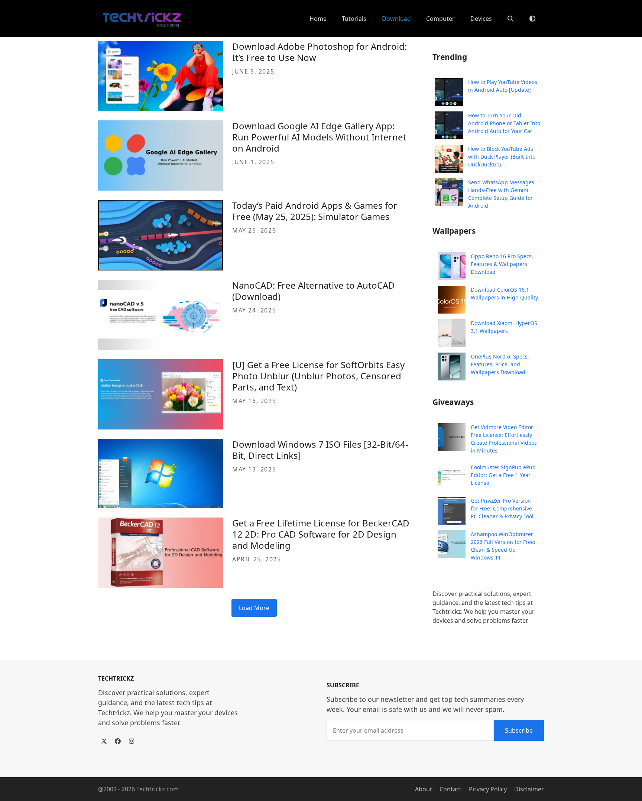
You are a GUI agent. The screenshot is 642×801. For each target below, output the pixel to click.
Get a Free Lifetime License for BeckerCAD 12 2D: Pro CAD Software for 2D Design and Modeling (320, 534)
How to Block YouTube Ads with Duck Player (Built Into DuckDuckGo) (501, 156)
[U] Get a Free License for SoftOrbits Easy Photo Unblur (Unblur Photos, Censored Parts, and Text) (318, 376)
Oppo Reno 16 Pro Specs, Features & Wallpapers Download (502, 264)
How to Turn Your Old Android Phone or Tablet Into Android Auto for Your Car (504, 123)
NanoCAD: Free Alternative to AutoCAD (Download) (313, 290)
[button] (510, 18)
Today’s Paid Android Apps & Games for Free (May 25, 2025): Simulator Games (314, 211)
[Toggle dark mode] (532, 18)
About (423, 789)
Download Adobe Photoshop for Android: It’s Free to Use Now (319, 52)
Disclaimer (529, 789)
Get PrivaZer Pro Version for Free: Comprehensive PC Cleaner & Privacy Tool (502, 508)
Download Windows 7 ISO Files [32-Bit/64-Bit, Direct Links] (320, 449)
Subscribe (519, 730)
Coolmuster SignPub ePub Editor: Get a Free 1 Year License (503, 475)
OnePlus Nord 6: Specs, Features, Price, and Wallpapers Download (500, 364)
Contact (450, 789)
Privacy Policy (488, 789)
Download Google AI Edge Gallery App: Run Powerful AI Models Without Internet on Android (319, 137)
